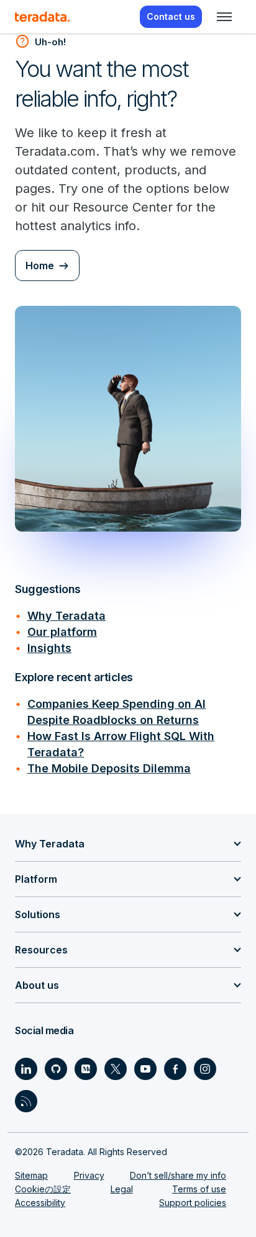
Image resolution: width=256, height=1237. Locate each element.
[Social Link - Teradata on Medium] (86, 1069)
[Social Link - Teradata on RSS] (26, 1101)
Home (39, 265)
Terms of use (199, 1189)
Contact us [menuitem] (171, 16)
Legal (122, 1189)
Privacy (89, 1175)
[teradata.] (42, 16)
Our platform (62, 631)
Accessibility (40, 1202)
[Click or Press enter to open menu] (224, 16)
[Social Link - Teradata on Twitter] (115, 1069)
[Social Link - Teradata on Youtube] (145, 1069)
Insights (49, 647)
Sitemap (31, 1175)
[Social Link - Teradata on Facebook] (175, 1069)
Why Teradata (66, 615)
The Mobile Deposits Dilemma (109, 768)
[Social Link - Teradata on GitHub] (56, 1069)
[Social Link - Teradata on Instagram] (205, 1069)
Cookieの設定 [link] (43, 1189)
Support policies (192, 1202)
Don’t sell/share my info (178, 1175)
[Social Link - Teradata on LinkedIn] (26, 1069)
